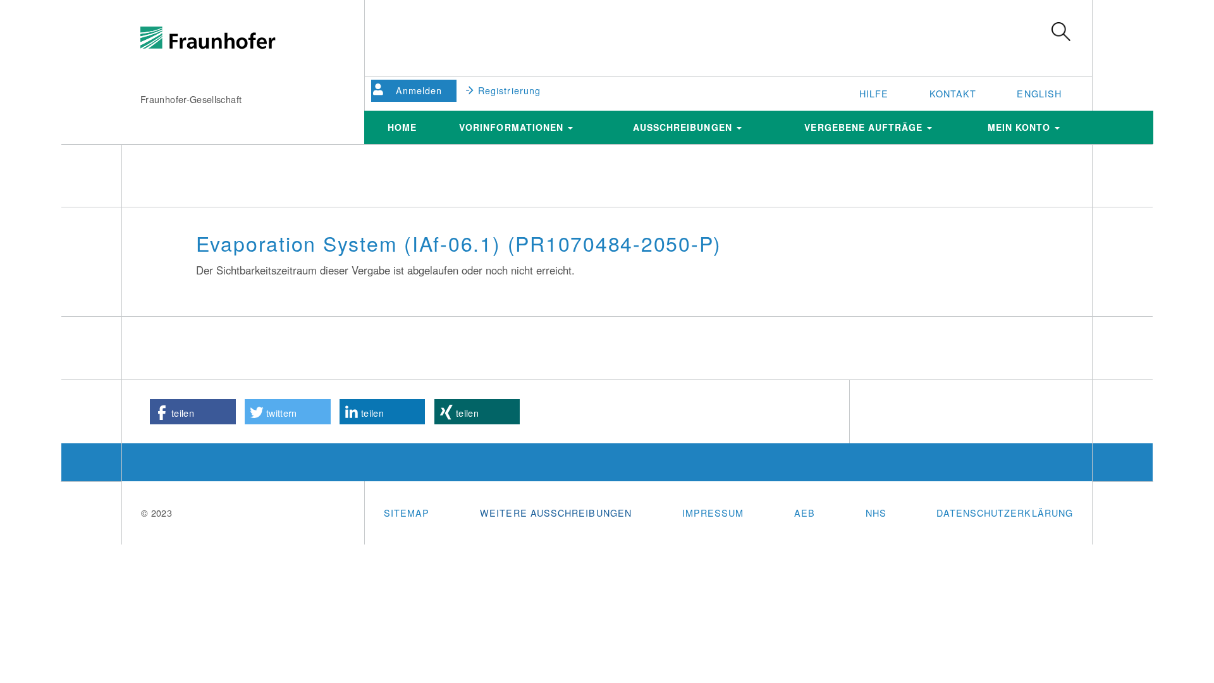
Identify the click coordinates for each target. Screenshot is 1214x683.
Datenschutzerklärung (1004, 512)
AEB (804, 512)
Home (402, 127)
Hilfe (873, 93)
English (1039, 93)
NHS (876, 512)
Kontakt (953, 93)
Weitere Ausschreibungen (556, 512)
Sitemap (407, 512)
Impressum (713, 512)
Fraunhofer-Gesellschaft (191, 99)
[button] (193, 411)
